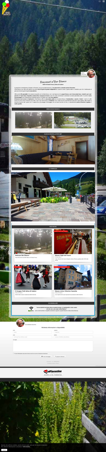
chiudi (4, 450)
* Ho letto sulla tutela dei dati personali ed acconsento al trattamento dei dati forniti (30, 353)
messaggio (15, 339)
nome (14, 330)
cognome (55, 330)
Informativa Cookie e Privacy (53, 363)
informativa (26, 446)
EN (99, 1)
